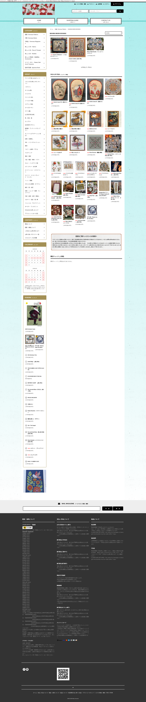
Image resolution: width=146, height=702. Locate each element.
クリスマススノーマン (80, 174)
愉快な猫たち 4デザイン (33, 418)
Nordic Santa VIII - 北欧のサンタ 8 (59, 103)
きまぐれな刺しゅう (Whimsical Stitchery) (29, 347)
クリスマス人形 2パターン (68, 174)
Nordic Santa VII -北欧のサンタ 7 (77, 104)
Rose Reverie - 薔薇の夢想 (96, 152)
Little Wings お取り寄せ (33, 361)
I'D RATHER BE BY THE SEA (35, 376)
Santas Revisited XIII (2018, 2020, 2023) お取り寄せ (56, 218)
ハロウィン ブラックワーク (36, 448)
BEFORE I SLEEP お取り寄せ (35, 383)
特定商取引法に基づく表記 (74, 692)
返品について (63, 692)
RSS (107, 692)
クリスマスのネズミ (56, 174)
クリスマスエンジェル (104, 174)
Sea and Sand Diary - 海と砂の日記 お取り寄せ (36, 432)
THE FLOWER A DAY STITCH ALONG (36, 369)
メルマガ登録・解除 (81, 4)
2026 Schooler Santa (30, 329)
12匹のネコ (30, 404)
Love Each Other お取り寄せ (80, 221)
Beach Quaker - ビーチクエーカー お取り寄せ (36, 441)
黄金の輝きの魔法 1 (76, 128)
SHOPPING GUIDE (72, 21)
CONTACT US (105, 21)
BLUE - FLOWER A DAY (33, 461)
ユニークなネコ (111, 128)
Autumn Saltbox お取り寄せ (75, 58)
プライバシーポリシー (88, 692)
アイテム (118, 4)
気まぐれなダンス (76, 152)
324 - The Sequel (33, 425)
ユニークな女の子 (58, 152)
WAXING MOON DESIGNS (74, 29)
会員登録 (100, 4)
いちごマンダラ (111, 96)
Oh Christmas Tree (33, 355)
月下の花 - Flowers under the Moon (92, 218)
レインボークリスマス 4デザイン (92, 174)
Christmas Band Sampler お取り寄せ (56, 197)
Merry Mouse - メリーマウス (68, 222)
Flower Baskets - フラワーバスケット (36, 411)
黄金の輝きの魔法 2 (58, 128)
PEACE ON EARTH (32, 397)
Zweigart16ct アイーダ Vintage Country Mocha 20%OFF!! (104, 194)
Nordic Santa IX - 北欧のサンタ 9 (95, 102)
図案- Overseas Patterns (60, 29)
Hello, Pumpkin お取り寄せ (68, 194)
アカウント (92, 4)
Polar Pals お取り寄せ (92, 196)
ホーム (51, 29)
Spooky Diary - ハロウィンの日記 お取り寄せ (113, 154)
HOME (39, 21)
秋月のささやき (93, 128)
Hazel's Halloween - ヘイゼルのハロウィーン (59, 55)
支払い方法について (43, 692)
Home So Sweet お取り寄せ (80, 195)
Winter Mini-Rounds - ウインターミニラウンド (95, 52)
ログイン (107, 4)
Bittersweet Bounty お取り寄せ (116, 174)
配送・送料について (54, 692)
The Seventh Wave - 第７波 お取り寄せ (36, 390)
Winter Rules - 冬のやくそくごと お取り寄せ (116, 198)
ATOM (111, 692)
